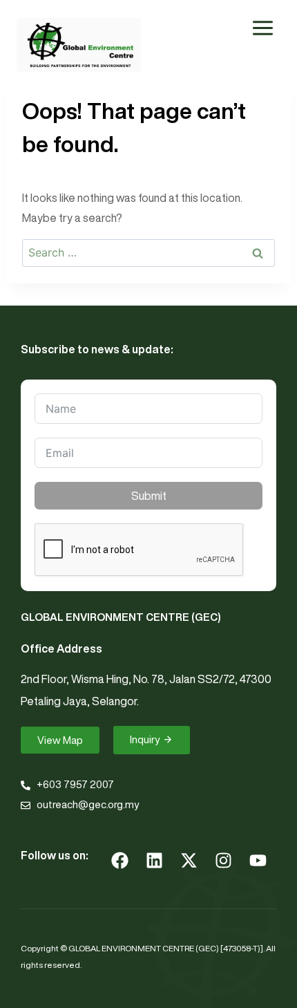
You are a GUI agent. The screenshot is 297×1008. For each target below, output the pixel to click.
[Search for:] (148, 252)
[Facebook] (119, 860)
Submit (148, 495)
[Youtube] (257, 860)
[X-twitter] (188, 860)
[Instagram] (223, 860)
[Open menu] (262, 28)
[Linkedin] (154, 860)
